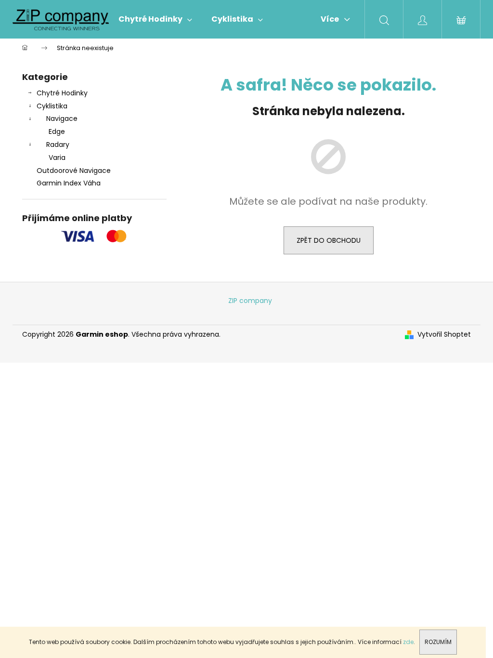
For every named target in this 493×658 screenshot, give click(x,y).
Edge (57, 131)
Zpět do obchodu (329, 240)
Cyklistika (52, 106)
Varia (57, 157)
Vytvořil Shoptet (444, 334)
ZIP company (250, 300)
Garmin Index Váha (69, 183)
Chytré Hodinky (62, 93)
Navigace (62, 118)
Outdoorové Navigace (74, 170)
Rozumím (438, 642)
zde (408, 642)
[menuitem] (155, 19)
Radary (57, 144)
